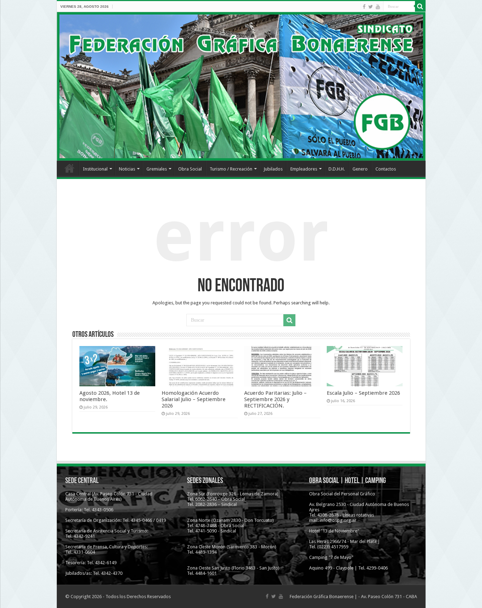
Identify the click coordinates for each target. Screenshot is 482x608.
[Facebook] (364, 6)
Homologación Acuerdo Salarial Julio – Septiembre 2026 (193, 399)
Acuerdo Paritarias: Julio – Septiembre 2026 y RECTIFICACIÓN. (275, 399)
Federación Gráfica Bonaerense (322, 596)
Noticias (127, 169)
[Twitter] (371, 6)
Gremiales (156, 169)
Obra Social (190, 169)
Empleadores (303, 169)
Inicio (69, 168)
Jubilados (273, 169)
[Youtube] (378, 6)
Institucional (95, 169)
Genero (360, 169)
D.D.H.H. (337, 169)
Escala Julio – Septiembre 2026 (363, 393)
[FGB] (241, 86)
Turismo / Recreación (231, 169)
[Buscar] (420, 6)
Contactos (385, 169)
